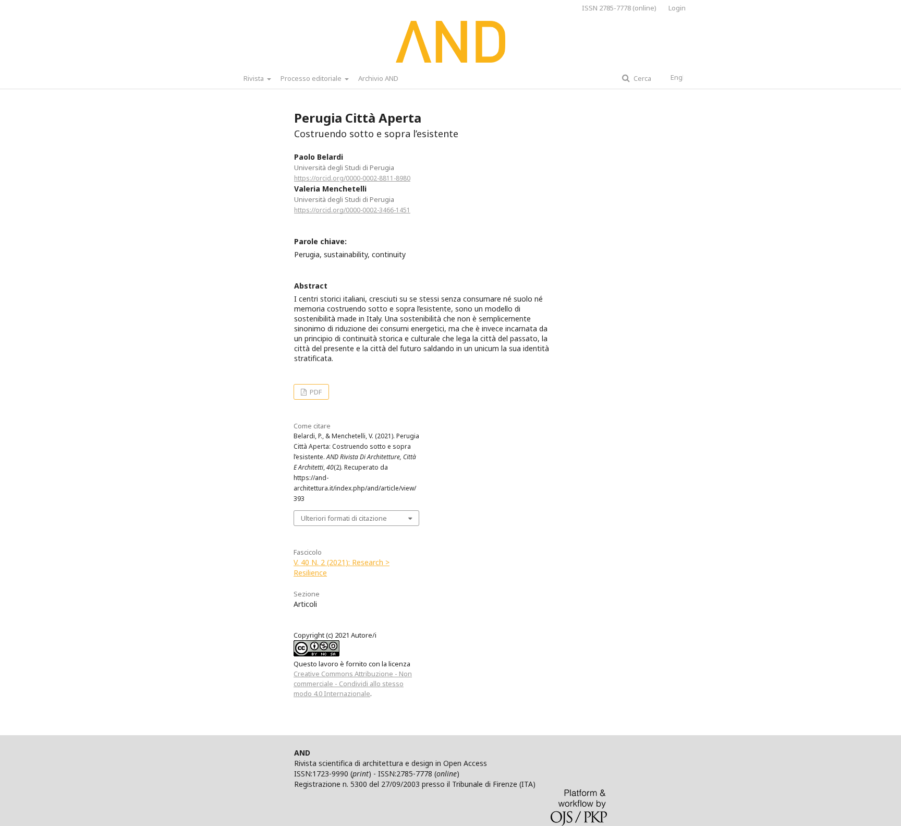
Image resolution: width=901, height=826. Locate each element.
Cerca (641, 78)
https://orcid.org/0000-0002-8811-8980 (352, 178)
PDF (315, 392)
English (682, 77)
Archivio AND (378, 78)
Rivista (254, 78)
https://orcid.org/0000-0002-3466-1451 (352, 210)
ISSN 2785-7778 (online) (619, 8)
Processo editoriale (312, 78)
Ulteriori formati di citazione (344, 518)
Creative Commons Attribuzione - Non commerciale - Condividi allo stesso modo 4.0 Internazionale (353, 683)
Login (677, 8)
